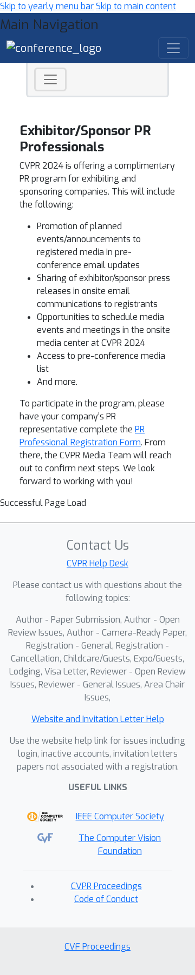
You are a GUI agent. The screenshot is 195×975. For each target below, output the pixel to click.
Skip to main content (136, 6)
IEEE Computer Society (120, 816)
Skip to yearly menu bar (47, 6)
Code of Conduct (106, 899)
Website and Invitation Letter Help (97, 719)
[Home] (53, 48)
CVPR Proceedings (106, 886)
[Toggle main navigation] (173, 48)
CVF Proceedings (97, 946)
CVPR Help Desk (97, 563)
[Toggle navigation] (50, 79)
